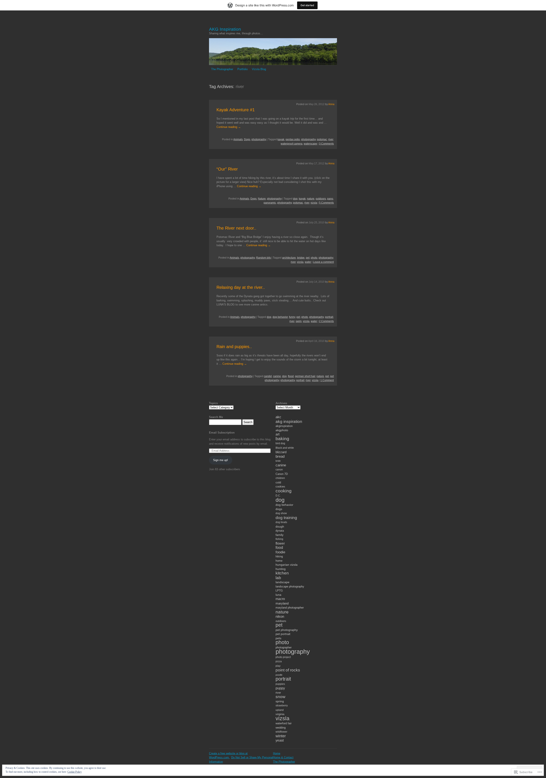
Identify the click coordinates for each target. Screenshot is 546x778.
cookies (280, 486)
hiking (279, 556)
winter (281, 736)
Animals (238, 139)
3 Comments (326, 143)
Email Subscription (222, 432)
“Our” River (227, 169)
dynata (280, 530)
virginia (280, 714)
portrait (329, 316)
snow (280, 696)
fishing (279, 539)
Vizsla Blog (259, 69)
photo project (283, 657)
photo (314, 257)
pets (278, 638)
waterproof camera (291, 143)
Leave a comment (323, 261)
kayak (280, 139)
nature (310, 198)
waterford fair (284, 723)
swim (299, 321)
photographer (284, 647)
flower (280, 543)
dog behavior (280, 316)
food (279, 547)
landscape (282, 582)
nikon (280, 617)
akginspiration (284, 426)
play (278, 665)
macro (280, 599)
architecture (289, 257)
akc (278, 417)
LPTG (279, 590)
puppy (280, 688)
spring (280, 701)
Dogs (247, 139)
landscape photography (290, 586)
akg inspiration (289, 421)
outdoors (321, 198)
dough (280, 526)
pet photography (287, 630)
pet (307, 257)
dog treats (281, 522)
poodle (279, 675)
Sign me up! (220, 460)
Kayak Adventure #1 (235, 109)
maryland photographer (290, 607)
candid (268, 376)
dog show (281, 513)
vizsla (314, 202)
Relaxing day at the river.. (240, 287)
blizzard (281, 452)
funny (292, 316)
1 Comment (327, 380)
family (279, 535)
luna (278, 594)
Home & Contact (283, 757)
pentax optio (293, 139)
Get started (307, 5)
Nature (262, 198)
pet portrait (283, 634)
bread (280, 456)
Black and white (285, 447)
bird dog (280, 443)
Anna (331, 104)
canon (279, 469)
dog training (286, 517)
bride (278, 461)
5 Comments (326, 202)
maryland (282, 603)
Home (276, 753)
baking (282, 438)
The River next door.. (236, 228)
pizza (279, 661)
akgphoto (282, 430)
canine (277, 376)
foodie (280, 552)
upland (280, 710)
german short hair (305, 376)
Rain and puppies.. (234, 346)
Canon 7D (282, 474)
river (330, 139)
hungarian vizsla (287, 564)
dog (295, 198)
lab (278, 577)
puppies (280, 684)
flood (291, 376)
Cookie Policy (74, 771)
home (279, 560)
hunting (281, 569)
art (277, 434)
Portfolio (242, 69)
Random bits (263, 257)
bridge (301, 257)
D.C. (278, 495)
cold (278, 482)
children (280, 478)
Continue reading (228, 127)
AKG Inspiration (225, 29)
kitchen (282, 573)
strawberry (282, 705)
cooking (284, 490)
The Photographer (222, 69)
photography (258, 139)
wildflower (281, 731)
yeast (280, 740)
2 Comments (326, 321)
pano (330, 198)
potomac (322, 139)
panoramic (270, 202)
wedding (281, 727)
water (308, 261)
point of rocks (288, 670)
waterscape (310, 143)
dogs (279, 509)
